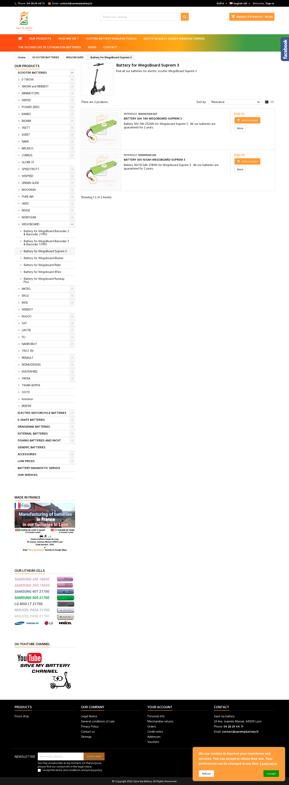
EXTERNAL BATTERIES (33, 433)
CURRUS (27, 155)
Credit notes (155, 731)
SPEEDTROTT (30, 169)
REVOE (26, 210)
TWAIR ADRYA (31, 385)
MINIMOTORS (30, 93)
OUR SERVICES (28, 474)
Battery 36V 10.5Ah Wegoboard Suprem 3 (154, 159)
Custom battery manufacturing (111, 38)
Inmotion (27, 399)
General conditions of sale (98, 721)
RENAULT (27, 357)
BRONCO (27, 148)
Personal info (156, 716)
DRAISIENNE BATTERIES (34, 426)
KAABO (26, 114)
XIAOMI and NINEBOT (35, 86)
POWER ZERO (31, 107)
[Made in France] (45, 527)
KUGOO (26, 316)
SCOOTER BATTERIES (32, 72)
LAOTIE (26, 330)
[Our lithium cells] (45, 600)
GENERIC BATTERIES (31, 447)
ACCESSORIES (27, 454)
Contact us (88, 731)
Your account (159, 707)
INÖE (25, 302)
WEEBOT (27, 309)
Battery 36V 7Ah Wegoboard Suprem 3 (153, 118)
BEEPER (26, 406)
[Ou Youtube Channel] (45, 670)
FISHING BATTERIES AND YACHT (39, 440)
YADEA (26, 378)
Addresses (154, 736)
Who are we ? (68, 38)
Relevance (236, 102)
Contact (110, 47)
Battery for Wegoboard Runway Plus (44, 280)
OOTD (26, 392)
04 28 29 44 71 (35, 3)
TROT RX (27, 350)
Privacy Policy (89, 726)
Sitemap (86, 736)
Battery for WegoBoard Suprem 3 (45, 251)
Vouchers (153, 741)
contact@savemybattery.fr (76, 3)
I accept (271, 773)
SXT (24, 323)
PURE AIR (27, 196)
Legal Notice (89, 716)
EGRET (26, 134)
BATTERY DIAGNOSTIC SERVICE (39, 468)
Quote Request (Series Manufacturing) (174, 38)
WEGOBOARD (31, 224)
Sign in (270, 3)
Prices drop (22, 716)
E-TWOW (28, 79)
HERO (25, 203)
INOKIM (26, 120)
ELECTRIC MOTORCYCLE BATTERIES (42, 412)
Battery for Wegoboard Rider (42, 265)
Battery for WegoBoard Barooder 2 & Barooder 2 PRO (46, 232)
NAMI (25, 141)
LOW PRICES (26, 461)
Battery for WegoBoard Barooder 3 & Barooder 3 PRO (46, 242)
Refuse (206, 773)
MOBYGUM (29, 217)
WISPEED (27, 176)
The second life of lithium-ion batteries (49, 47)
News (92, 47)
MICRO (26, 288)
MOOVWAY (29, 189)
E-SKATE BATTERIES (31, 419)
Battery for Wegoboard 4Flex (42, 271)
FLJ (23, 337)
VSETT (26, 127)
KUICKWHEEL (30, 371)
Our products (40, 38)
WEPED (26, 100)
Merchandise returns (160, 721)
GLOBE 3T (28, 162)
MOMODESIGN (31, 364)
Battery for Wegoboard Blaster (44, 258)
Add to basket (247, 120)
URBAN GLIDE (30, 182)
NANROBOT (29, 344)
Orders (151, 726)
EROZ (25, 295)
